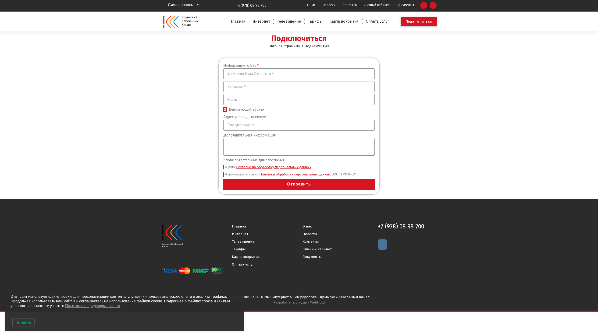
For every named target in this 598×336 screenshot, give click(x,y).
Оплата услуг (377, 21)
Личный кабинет (317, 249)
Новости (310, 234)
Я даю (268, 167)
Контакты (311, 241)
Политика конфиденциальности (92, 306)
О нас (307, 226)
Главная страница (284, 46)
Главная (238, 21)
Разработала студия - (299, 302)
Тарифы (315, 21)
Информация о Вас (239, 65)
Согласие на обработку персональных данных (273, 167)
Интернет (261, 21)
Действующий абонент (247, 109)
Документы (312, 257)
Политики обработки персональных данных (295, 174)
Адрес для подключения (244, 117)
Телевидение (289, 21)
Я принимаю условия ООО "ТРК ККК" (290, 174)
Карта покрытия (344, 21)
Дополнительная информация (249, 135)
